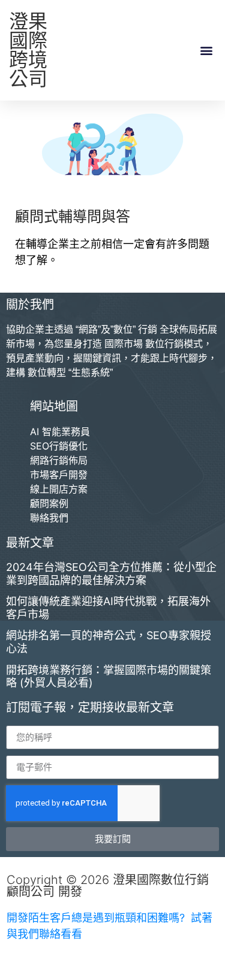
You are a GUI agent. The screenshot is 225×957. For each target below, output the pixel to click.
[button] (206, 50)
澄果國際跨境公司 (28, 50)
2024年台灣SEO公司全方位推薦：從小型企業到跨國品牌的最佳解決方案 (111, 574)
